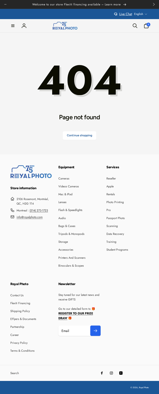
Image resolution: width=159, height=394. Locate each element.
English (138, 14)
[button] (12, 25)
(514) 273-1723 (39, 210)
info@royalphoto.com (30, 217)
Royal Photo (144, 387)
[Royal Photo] (31, 177)
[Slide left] (5, 4)
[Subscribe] (95, 331)
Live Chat (125, 14)
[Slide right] (153, 4)
